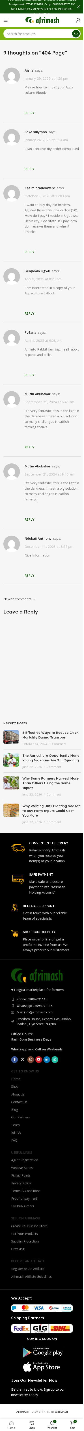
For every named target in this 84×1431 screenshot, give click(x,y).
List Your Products (24, 1234)
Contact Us (19, 1102)
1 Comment (57, 744)
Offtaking (17, 1249)
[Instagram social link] (30, 1059)
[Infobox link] (42, 852)
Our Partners (20, 1117)
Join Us (16, 1132)
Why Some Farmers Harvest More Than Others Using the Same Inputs (50, 783)
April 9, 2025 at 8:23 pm (43, 279)
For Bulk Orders (22, 1206)
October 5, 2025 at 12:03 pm (47, 196)
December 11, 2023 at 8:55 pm (49, 546)
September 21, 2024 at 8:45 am (49, 474)
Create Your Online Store (29, 1226)
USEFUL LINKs (21, 1152)
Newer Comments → (19, 599)
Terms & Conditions (25, 1191)
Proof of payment (24, 1198)
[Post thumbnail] (11, 738)
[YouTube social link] (38, 1059)
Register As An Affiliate (27, 1269)
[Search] (76, 33)
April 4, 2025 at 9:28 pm (43, 340)
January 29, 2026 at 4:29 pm (46, 78)
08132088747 (61, 4)
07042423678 (34, 4)
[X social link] (22, 1059)
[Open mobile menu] (5, 20)
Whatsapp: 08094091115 (34, 1006)
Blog (14, 1109)
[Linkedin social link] (46, 1059)
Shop (15, 1086)
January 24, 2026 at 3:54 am (46, 140)
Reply (29, 112)
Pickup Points (21, 1175)
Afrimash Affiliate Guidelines (31, 1276)
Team (15, 1125)
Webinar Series (22, 1168)
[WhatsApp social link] (55, 1059)
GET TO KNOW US (25, 1071)
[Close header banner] (78, 6)
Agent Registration (24, 1160)
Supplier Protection (25, 1241)
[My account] (78, 20)
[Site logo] (42, 20)
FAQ (14, 1140)
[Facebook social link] (14, 1059)
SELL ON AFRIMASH (25, 1218)
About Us (18, 1094)
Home (15, 1079)
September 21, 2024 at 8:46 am (49, 402)
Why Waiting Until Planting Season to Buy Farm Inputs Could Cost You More (51, 810)
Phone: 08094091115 (32, 999)
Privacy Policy (21, 1183)
